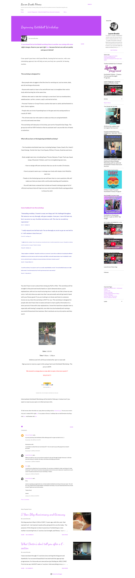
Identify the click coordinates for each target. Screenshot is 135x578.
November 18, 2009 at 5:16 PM (33, 440)
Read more (65, 534)
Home (22, 12)
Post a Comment (25, 499)
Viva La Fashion (29, 435)
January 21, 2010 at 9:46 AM (32, 474)
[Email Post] (22, 427)
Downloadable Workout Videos (111, 293)
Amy (26, 466)
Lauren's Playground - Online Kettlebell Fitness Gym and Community (44, 12)
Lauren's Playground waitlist (110, 56)
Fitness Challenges (108, 295)
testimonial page (57, 410)
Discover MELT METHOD (110, 296)
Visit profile (113, 50)
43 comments (29, 568)
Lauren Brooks (28, 455)
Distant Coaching (108, 292)
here (47, 47)
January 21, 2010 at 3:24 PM (32, 495)
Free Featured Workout (109, 57)
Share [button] (82, 44)
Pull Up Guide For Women (110, 297)
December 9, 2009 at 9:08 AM (32, 461)
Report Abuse (107, 102)
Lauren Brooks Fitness (31, 4)
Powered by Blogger (57, 574)
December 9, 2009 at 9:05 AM (32, 450)
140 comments (29, 534)
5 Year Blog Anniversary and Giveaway (43, 514)
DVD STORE (107, 291)
